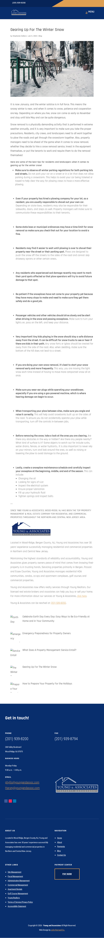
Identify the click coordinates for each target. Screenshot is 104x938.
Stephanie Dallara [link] (20, 36)
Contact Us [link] (61, 855)
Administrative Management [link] (19, 880)
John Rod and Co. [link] (58, 930)
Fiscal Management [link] (15, 876)
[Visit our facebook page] (30, 3)
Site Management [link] (14, 872)
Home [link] (59, 838)
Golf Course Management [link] (18, 893)
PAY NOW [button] (67, 873)
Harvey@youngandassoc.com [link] (22, 788)
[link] (18, 12)
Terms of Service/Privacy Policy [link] (20, 902)
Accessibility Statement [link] (17, 906)
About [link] (59, 842)
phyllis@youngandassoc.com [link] (22, 782)
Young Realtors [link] (14, 898)
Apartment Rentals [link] (15, 889)
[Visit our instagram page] (34, 3)
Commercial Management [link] (18, 885)
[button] (90, 14)
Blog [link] (40, 36)
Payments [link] (61, 846)
